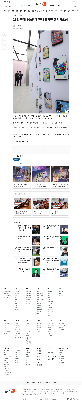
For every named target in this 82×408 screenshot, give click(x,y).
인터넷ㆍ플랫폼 (51, 323)
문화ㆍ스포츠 (7, 331)
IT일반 (49, 329)
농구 (27, 361)
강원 (49, 299)
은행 (16, 327)
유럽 (38, 297)
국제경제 (39, 303)
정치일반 (6, 297)
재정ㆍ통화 (28, 293)
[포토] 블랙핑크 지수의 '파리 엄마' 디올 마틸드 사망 (24, 228)
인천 (49, 297)
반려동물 (6, 370)
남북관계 (6, 333)
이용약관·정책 (47, 383)
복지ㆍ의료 (61, 323)
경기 (49, 295)
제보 (77, 2)
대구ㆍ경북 (50, 309)
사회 (16, 289)
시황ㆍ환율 (17, 333)
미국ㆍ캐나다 (40, 293)
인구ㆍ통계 (28, 297)
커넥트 (73, 2)
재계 (27, 325)
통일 (60, 293)
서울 (49, 293)
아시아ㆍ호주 (40, 295)
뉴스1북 (61, 361)
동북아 (38, 291)
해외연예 (17, 359)
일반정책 (39, 325)
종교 (5, 355)
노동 (16, 299)
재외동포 (61, 295)
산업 (27, 320)
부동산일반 (39, 323)
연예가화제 (17, 351)
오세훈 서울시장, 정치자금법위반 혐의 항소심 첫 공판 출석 (24, 260)
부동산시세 (39, 329)
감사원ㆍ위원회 (7, 295)
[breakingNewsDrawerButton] (7, 2)
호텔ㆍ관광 (28, 341)
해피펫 (30, 5)
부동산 (39, 320)
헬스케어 (61, 327)
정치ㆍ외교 (6, 323)
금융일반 (17, 323)
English (51, 5)
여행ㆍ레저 (6, 365)
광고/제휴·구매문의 (36, 383)
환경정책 (28, 303)
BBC (49, 351)
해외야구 (28, 353)
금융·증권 (17, 320)
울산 (49, 313)
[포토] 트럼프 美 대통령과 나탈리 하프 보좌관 (24, 250)
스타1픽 (61, 355)
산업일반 (28, 323)
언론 (5, 361)
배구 (27, 359)
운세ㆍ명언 (6, 366)
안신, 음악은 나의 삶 (52, 247)
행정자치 (50, 291)
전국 (49, 289)
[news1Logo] (10, 391)
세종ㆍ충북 (50, 301)
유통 (27, 333)
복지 (16, 297)
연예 (16, 348)
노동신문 (57, 5)
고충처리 (55, 383)
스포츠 (28, 348)
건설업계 (39, 331)
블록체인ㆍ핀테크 (19, 337)
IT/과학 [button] (15, 15)
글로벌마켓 (50, 353)
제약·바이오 (62, 325)
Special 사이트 (63, 348)
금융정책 (17, 325)
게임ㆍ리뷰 (50, 333)
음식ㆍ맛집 (6, 374)
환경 (16, 301)
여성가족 (17, 307)
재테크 (16, 335)
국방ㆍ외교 (61, 291)
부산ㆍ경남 (50, 311)
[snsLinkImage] (68, 399)
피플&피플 (39, 309)
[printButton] (4, 47)
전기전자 (28, 327)
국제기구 (39, 307)
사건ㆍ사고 (17, 291)
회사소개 (27, 383)
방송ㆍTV (17, 353)
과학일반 (50, 335)
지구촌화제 (39, 311)
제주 (49, 315)
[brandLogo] (41, 3)
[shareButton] (4, 34)
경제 (27, 289)
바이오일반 (61, 329)
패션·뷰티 (28, 337)
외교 (60, 289)
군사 (5, 325)
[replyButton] (4, 38)
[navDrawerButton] (5, 2)
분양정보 (39, 327)
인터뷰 (16, 361)
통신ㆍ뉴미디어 (51, 325)
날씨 (16, 303)
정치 (5, 289)
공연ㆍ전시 (6, 351)
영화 (16, 355)
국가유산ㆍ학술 (7, 357)
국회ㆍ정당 (6, 293)
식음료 (27, 339)
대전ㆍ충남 (50, 303)
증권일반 (17, 331)
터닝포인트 (61, 359)
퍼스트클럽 (61, 363)
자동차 (27, 329)
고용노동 (28, 299)
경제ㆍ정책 (28, 291)
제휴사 (50, 348)
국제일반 (39, 313)
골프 (27, 363)
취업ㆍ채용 (28, 343)
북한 (5, 320)
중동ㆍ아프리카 (40, 299)
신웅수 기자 (18, 25)
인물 (16, 305)
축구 (27, 355)
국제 (38, 289)
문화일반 (6, 359)
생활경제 (28, 335)
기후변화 (39, 305)
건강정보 (6, 363)
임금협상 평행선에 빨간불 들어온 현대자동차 (52, 260)
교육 (16, 295)
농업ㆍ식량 (28, 301)
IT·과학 (50, 320)
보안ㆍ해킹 (50, 331)
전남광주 (50, 307)
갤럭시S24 (16, 159)
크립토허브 (24, 5)
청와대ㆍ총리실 (7, 291)
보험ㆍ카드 (17, 329)
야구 (27, 351)
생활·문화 (6, 348)
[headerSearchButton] (10, 2)
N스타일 (17, 363)
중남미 (38, 301)
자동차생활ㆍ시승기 (8, 372)
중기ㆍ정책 (28, 331)
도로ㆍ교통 (6, 368)
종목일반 (28, 365)
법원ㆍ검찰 (17, 293)
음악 (16, 357)
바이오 (61, 320)
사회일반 (17, 309)
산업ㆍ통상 (28, 295)
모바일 (49, 327)
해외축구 (28, 357)
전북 (49, 305)
